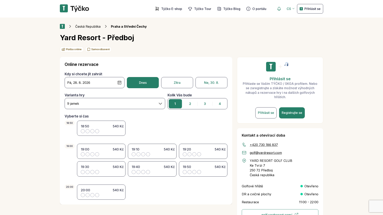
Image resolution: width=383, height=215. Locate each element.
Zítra (177, 83)
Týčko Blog (231, 9)
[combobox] (115, 103)
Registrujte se (292, 113)
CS (289, 9)
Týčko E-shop (171, 9)
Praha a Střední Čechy (129, 26)
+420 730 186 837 (264, 145)
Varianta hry (75, 95)
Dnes (143, 83)
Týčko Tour (202, 9)
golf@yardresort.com (266, 153)
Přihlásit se (312, 9)
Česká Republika (88, 26)
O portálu (259, 9)
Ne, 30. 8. (211, 83)
